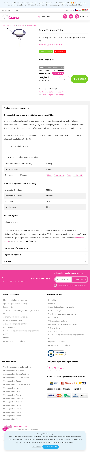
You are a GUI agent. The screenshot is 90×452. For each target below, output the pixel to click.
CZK (9, 10)
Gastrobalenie (31, 25)
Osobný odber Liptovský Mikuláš (16, 384)
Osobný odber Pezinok (12, 395)
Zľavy (49, 175)
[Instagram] (55, 368)
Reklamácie (53, 317)
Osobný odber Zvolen (12, 415)
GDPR (5, 334)
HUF (17, 10)
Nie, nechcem (36, 447)
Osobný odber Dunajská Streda (16, 377)
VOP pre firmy (54, 328)
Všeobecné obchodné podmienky (62, 314)
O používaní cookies (56, 342)
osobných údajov (80, 285)
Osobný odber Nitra (11, 391)
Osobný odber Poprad (12, 402)
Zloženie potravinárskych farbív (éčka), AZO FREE (21, 312)
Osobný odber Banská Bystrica (16, 374)
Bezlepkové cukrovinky (12, 320)
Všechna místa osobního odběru (17, 367)
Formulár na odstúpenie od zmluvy (62, 324)
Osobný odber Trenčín (12, 409)
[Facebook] (49, 368)
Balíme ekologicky (56, 310)
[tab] (45, 108)
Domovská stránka (8, 25)
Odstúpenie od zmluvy (57, 321)
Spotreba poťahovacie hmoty (15, 303)
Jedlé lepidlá (78, 175)
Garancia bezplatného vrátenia (61, 307)
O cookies (7, 337)
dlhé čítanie (26, 442)
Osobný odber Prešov (12, 405)
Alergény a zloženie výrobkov (15, 317)
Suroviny (21, 25)
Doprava (51, 303)
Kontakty (52, 300)
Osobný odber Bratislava (13, 370)
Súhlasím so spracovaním (72, 285)
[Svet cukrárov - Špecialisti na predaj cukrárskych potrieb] (10, 16)
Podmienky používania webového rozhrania (21, 331)
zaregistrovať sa (79, 279)
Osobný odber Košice (12, 381)
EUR (13, 10)
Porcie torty (8, 307)
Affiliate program (55, 331)
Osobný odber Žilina (11, 419)
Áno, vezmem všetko (51, 447)
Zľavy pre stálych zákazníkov (15, 324)
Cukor (69, 175)
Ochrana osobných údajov (14, 341)
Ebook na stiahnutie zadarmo (15, 300)
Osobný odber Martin (12, 388)
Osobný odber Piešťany (13, 398)
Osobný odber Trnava (12, 412)
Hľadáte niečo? (9, 327)
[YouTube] (61, 368)
